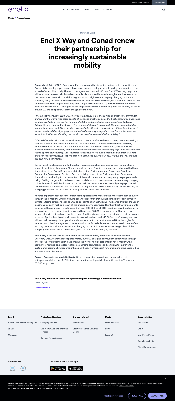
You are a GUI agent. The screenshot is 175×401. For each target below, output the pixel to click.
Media (86, 9)
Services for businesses (51, 338)
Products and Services (50, 317)
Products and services (141, 2)
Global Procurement (147, 347)
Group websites (145, 317)
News (107, 329)
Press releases (23, 18)
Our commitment (81, 317)
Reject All (137, 396)
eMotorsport (78, 322)
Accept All (157, 396)
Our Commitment (71, 9)
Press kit (109, 335)
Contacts (108, 9)
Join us (96, 9)
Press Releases (112, 322)
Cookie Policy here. (126, 386)
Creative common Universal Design (85, 330)
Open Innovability (146, 341)
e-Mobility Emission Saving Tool (22, 322)
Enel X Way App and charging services (54, 330)
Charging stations (48, 322)
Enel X (11, 317)
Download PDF (41, 287)
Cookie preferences (113, 396)
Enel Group (143, 322)
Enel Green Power (146, 335)
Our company (159, 2)
